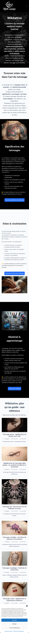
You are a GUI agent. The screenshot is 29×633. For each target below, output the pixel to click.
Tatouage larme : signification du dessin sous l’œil (14, 435)
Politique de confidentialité (18, 631)
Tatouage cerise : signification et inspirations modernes (14, 599)
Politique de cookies (9, 631)
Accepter (14, 620)
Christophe (7, 438)
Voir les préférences (14, 627)
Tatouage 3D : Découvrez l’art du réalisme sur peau (14, 507)
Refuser (15, 624)
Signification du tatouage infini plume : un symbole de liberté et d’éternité (14, 465)
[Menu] (26, 6)
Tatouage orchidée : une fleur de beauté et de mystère (14, 538)
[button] (27, 606)
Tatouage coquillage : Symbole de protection (14, 569)
